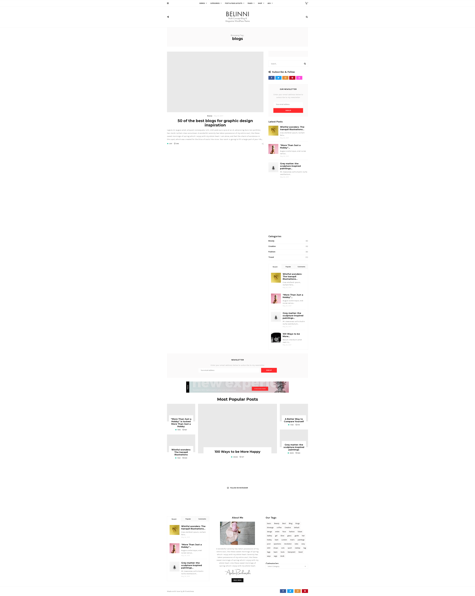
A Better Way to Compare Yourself (294, 420)
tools (283, 552)
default (296, 527)
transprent (291, 552)
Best (284, 523)
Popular (288, 267)
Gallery (269, 536)
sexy (303, 544)
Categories (215, 3)
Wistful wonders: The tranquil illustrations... (292, 128)
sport (290, 548)
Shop (260, 3)
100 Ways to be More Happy (237, 451)
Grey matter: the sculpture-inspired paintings (294, 447)
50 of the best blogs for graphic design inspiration (215, 123)
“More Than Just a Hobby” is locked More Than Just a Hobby (181, 423)
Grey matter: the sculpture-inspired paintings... (290, 166)
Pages (250, 3)
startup (297, 548)
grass (289, 536)
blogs (298, 523)
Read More (238, 580)
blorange (270, 527)
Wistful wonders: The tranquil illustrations (181, 452)
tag (304, 548)
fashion (292, 532)
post (269, 544)
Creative (272, 246)
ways (269, 556)
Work (282, 556)
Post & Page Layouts (233, 3)
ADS (269, 3)
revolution (288, 544)
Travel (271, 257)
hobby (269, 540)
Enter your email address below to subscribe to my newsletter (288, 95)
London (284, 540)
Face (284, 532)
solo (283, 548)
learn (276, 540)
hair (303, 536)
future (300, 532)
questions (277, 544)
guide (297, 536)
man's (292, 540)
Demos (202, 3)
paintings (301, 540)
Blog (290, 523)
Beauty (209, 116)
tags (268, 552)
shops (275, 548)
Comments (301, 267)
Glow (282, 536)
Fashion (271, 252)
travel (300, 552)
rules (296, 544)
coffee (279, 527)
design (269, 532)
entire (277, 532)
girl (276, 536)
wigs (275, 556)
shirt (268, 548)
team (275, 552)
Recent (275, 267)
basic (269, 523)
